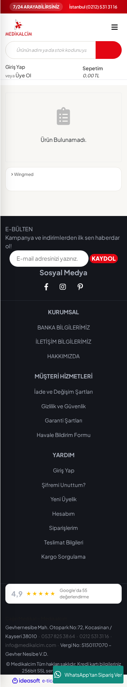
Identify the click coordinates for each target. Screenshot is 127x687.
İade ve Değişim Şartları (63, 391)
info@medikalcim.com (30, 645)
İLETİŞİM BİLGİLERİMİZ (63, 341)
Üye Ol (18, 75)
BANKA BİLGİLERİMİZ (63, 327)
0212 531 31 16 (94, 636)
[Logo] (18, 27)
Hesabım (63, 513)
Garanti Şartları (63, 420)
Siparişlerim (63, 527)
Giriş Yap (15, 66)
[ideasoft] (26, 681)
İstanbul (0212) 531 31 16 (93, 7)
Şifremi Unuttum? (63, 484)
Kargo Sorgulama (63, 556)
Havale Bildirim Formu (64, 434)
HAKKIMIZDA (63, 356)
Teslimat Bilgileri (63, 542)
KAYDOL (104, 258)
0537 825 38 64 (58, 636)
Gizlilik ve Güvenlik (63, 406)
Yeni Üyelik (63, 498)
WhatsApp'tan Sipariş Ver (93, 674)
